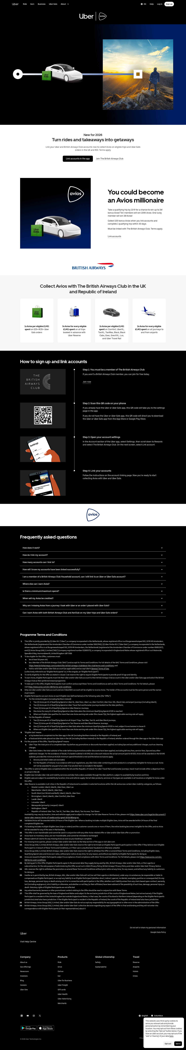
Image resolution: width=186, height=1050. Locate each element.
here (171, 1036)
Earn (32, 4)
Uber (15, 4)
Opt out (168, 1044)
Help (152, 4)
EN (145, 4)
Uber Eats (53, 4)
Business (41, 4)
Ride (25, 4)
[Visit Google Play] (29, 1028)
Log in (159, 4)
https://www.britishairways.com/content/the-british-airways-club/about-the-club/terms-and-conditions (71, 666)
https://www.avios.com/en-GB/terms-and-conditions (49, 687)
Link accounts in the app (78, 158)
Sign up (169, 4)
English (145, 1016)
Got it (178, 1044)
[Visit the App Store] (46, 1028)
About (63, 4)
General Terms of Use (100, 669)
